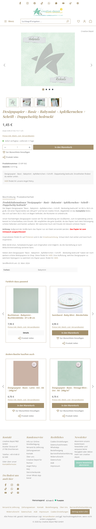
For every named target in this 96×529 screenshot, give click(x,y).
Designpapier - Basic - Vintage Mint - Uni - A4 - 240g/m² (70, 389)
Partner (29, 463)
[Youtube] (63, 3)
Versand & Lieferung (35, 447)
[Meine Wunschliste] (79, 21)
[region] (48, 70)
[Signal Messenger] (56, 3)
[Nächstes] (91, 65)
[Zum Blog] (71, 3)
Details (26, 333)
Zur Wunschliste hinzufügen (18, 152)
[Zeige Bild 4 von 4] (52, 89)
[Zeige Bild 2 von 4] (46, 89)
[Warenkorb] (91, 21)
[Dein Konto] (85, 21)
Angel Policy (31, 466)
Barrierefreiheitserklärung (61, 453)
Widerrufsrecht (56, 456)
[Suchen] (67, 21)
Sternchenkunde (33, 472)
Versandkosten (49, 516)
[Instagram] (27, 3)
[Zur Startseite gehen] (48, 12)
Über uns (30, 456)
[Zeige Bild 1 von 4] (43, 89)
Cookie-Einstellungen (59, 441)
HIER (6, 181)
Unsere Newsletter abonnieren (84, 463)
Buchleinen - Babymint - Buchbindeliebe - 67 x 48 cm (21, 316)
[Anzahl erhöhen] (29, 147)
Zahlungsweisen (33, 450)
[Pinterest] (35, 3)
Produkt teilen (12, 157)
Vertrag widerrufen (80, 511)
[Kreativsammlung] (78, 3)
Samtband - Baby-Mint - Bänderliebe (70, 315)
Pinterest (29, 237)
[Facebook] (20, 3)
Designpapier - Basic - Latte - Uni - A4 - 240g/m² (26, 389)
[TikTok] (42, 3)
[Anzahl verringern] (5, 147)
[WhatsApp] (49, 3)
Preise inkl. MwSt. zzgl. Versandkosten (18, 136)
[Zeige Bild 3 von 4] (49, 89)
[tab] (9, 197)
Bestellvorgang (56, 450)
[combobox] (42, 21)
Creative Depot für (34, 460)
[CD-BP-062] (48, 59)
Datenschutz (55, 460)
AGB (52, 463)
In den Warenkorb (63, 147)
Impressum (55, 466)
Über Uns (64, 507)
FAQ (28, 469)
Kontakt (29, 453)
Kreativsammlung (50, 237)
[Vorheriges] (4, 65)
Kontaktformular (9, 464)
